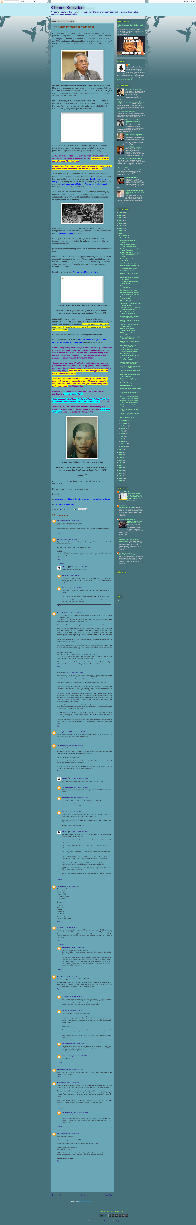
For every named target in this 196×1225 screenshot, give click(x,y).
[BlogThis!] (81, 509)
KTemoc (64, 567)
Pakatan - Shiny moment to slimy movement (129, 274)
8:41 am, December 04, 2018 (73, 1083)
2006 (120, 478)
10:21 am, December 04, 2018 (79, 1112)
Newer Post (56, 1195)
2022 (120, 223)
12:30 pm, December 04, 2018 (78, 1056)
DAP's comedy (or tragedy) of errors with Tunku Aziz (134, 135)
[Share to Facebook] (84, 509)
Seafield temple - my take (128, 263)
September (124, 426)
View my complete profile (125, 79)
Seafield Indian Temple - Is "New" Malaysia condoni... (129, 245)
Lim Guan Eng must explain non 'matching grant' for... (129, 401)
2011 (120, 465)
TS (58, 539)
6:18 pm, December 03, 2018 (68, 976)
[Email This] (79, 509)
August (123, 428)
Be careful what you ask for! (134, 147)
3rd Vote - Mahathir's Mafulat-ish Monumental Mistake (129, 350)
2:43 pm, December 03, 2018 (73, 588)
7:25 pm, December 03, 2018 (78, 947)
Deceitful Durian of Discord (126, 111)
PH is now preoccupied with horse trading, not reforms (129, 293)
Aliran (121, 538)
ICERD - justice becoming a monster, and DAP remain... (129, 397)
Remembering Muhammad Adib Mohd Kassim (130, 297)
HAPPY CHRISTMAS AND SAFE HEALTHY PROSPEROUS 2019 (130, 254)
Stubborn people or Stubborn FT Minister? (129, 414)
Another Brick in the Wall (127, 519)
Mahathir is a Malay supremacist (126, 286)
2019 (120, 231)
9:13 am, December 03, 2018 (73, 613)
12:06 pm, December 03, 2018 (79, 787)
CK (63, 588)
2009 (120, 470)
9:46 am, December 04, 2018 (78, 1043)
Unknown (60, 927)
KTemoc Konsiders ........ (73, 7)
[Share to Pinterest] (86, 509)
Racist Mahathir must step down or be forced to (128, 312)
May (122, 436)
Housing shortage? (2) (127, 417)
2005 (120, 481)
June (122, 433)
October (123, 423)
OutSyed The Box (124, 492)
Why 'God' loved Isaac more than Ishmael (131, 102)
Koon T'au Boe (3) (126, 385)
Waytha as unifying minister (129, 268)
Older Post (108, 1195)
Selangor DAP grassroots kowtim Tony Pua (128, 358)
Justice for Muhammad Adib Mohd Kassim (129, 282)
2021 (120, 225)
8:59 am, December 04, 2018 (73, 1010)
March (123, 441)
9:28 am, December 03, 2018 (74, 672)
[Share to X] (82, 509)
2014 (120, 457)
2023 (120, 220)
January (123, 446)
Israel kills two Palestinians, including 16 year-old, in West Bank (134, 192)
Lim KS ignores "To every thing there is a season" (130, 249)
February (124, 444)
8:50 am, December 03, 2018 (68, 539)
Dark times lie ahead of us (133, 89)
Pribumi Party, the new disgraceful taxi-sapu (127, 329)
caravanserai (123, 506)
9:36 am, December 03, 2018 (78, 567)
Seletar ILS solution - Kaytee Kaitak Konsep (129, 325)
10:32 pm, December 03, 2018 (74, 1069)
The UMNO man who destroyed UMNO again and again (130, 308)
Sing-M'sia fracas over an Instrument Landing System (129, 354)
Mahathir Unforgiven (131, 177)
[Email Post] (74, 509)
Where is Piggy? (125, 301)
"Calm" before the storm (128, 271)
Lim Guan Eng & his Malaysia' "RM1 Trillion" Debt (129, 316)
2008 (120, 473)
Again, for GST (123, 168)
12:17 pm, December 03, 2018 (79, 797)
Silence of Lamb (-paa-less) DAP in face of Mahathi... (129, 363)
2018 (120, 233)
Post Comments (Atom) (86, 1201)
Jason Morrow (104, 1221)
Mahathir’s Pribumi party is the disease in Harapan (130, 337)
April (122, 439)
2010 (120, 468)
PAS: (130, 158)
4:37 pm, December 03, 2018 (78, 831)
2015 (120, 455)
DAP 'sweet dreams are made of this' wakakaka (130, 375)
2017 (120, 450)
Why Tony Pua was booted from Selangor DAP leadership (130, 367)
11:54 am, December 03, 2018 (79, 778)
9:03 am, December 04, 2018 (73, 1133)
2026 (120, 212)
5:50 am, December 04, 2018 (77, 996)
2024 (120, 218)
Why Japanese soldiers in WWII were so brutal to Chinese (133, 121)
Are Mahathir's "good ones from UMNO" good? (130, 304)
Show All (143, 565)
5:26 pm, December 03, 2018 (72, 927)
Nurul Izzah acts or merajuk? (129, 290)
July (122, 431)
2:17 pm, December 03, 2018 (73, 886)
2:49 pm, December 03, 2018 (73, 812)
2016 (120, 452)
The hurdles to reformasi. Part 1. (128, 555)
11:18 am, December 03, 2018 (74, 745)
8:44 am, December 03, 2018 (73, 520)
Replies (61, 563)
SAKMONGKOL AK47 (126, 553)
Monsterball (61, 520)
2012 (120, 462)
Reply (59, 533)
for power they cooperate (126, 507)
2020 (120, 228)
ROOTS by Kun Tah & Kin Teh (129, 265)
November (124, 420)
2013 (120, 460)
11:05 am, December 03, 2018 (73, 575)
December (124, 235)
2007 (120, 475)
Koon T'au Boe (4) (126, 383)
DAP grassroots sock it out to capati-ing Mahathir (129, 346)
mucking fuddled (62, 732)
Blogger (118, 1221)
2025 (120, 215)
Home (82, 1195)
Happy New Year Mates (127, 238)
